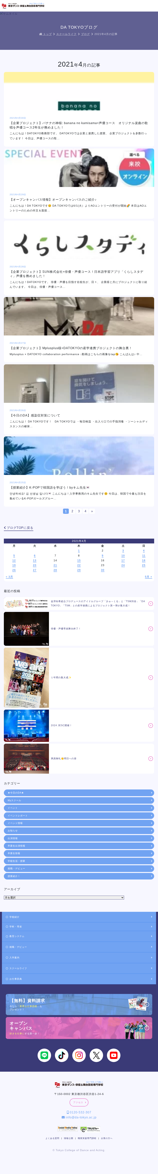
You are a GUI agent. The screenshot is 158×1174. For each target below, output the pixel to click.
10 (123, 555)
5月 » (148, 576)
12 (14, 560)
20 (34, 565)
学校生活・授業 (16, 861)
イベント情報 (15, 823)
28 (55, 570)
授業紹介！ (14, 876)
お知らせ (13, 830)
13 (34, 560)
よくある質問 (52, 1138)
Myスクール (14, 800)
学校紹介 (14, 917)
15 (79, 560)
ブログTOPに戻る (19, 527)
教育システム (16, 936)
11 (143, 555)
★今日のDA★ (16, 792)
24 (123, 565)
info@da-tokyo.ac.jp (81, 1117)
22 (79, 565)
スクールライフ (18, 968)
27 (34, 570)
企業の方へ (107, 1138)
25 (143, 565)
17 (123, 560)
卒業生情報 (14, 853)
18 (143, 560)
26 (14, 570)
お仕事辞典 (15, 979)
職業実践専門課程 (87, 1138)
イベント (13, 808)
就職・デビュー (16, 868)
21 (55, 565)
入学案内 (14, 957)
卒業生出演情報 (16, 845)
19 (14, 565)
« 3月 (9, 576)
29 (79, 570)
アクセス (78, 1102)
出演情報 (13, 838)
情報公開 (68, 1138)
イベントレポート (18, 815)
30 (102, 570)
